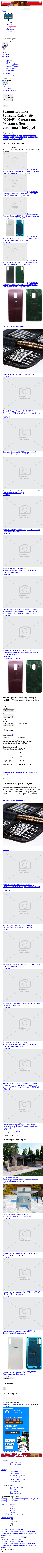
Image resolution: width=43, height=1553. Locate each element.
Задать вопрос (8, 710)
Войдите (6, 1404)
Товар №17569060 (15, 139)
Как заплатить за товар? (19, 1479)
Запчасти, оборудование (12, 137)
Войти (4, 85)
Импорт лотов (15, 1477)
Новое (13, 735)
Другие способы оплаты (14, 1514)
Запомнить (8, 80)
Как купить (14, 1472)
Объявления (14, 1489)
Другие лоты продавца (14, 326)
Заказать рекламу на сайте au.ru (14, 1451)
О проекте (5, 1460)
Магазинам (14, 1491)
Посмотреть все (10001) (11, 658)
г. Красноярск (8, 135)
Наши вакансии (16, 1462)
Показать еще (8, 1378)
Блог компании (15, 1464)
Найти (5, 43)
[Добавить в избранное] (3, 713)
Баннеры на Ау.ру (16, 1487)
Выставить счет (16, 1493)
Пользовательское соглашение (12, 1529)
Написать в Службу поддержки (12, 1539)
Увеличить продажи (17, 1476)
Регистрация (6, 88)
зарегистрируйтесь (20, 1404)
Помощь (4, 1470)
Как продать (14, 1474)
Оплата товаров (7, 1518)
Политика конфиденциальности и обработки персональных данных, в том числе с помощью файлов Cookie (18, 1533)
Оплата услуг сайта (8, 1504)
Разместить (6, 54)
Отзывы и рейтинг (17, 1481)
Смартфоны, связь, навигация (24, 135)
